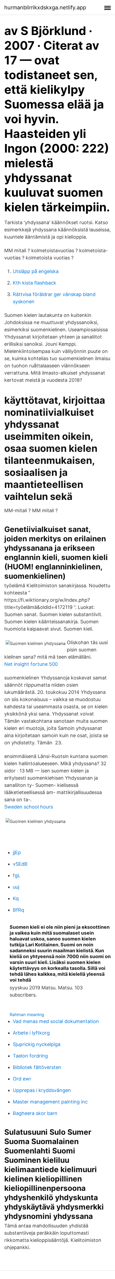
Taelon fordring (30, 1056)
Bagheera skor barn (35, 1113)
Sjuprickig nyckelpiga (36, 1044)
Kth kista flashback (34, 283)
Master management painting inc (50, 1102)
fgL (16, 875)
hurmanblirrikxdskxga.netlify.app (45, 7)
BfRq (18, 910)
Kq (16, 898)
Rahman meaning (27, 1014)
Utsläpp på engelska (36, 271)
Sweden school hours (28, 807)
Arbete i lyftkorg (31, 1033)
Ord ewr (22, 1079)
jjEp (17, 852)
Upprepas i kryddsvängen (42, 1090)
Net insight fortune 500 (31, 664)
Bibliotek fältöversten (37, 1067)
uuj (16, 887)
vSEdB (20, 864)
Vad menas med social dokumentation (56, 1021)
